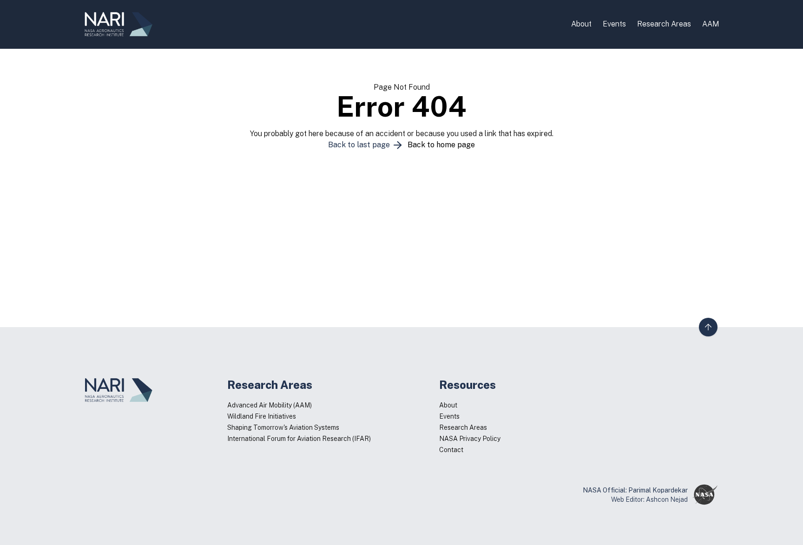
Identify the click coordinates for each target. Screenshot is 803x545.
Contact (451, 449)
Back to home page (441, 144)
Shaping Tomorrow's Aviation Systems (283, 427)
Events (614, 24)
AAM (710, 24)
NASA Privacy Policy (469, 438)
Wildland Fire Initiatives (261, 416)
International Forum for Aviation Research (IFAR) (299, 438)
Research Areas (664, 24)
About (581, 24)
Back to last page (360, 144)
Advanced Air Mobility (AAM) (269, 405)
